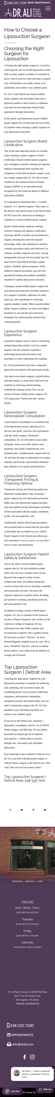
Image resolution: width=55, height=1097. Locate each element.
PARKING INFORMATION (27, 1004)
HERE (7, 403)
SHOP (40, 881)
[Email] (19, 1045)
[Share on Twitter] (22, 810)
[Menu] (46, 12)
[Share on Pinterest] (33, 810)
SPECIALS (30, 881)
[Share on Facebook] (10, 810)
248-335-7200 (35, 780)
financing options (27, 540)
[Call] (19, 1026)
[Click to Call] (15, 4)
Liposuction (11, 42)
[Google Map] (27, 977)
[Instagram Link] (32, 1057)
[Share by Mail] (45, 810)
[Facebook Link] (25, 1057)
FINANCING (17, 881)
